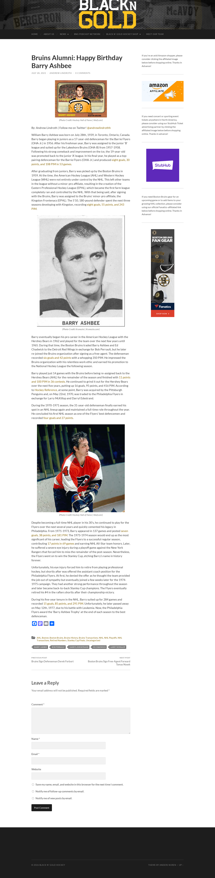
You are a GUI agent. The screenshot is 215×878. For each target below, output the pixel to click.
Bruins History (71, 637)
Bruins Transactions (88, 637)
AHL (39, 637)
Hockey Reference (46, 390)
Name (35, 738)
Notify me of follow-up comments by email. (60, 791)
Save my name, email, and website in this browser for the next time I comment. (79, 784)
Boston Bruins (56, 637)
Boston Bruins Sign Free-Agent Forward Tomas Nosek (109, 661)
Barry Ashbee (40, 647)
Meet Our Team (155, 34)
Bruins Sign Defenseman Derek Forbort (52, 660)
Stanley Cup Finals (76, 640)
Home (34, 34)
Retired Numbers (58, 640)
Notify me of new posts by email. (54, 798)
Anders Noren (168, 865)
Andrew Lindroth (61, 73)
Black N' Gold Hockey (52, 865)
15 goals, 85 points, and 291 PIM (63, 603)
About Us (49, 34)
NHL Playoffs (110, 637)
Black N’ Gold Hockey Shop (122, 34)
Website (36, 769)
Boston (45, 637)
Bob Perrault (58, 647)
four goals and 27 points (58, 418)
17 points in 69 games (61, 543)
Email (35, 754)
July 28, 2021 (38, 73)
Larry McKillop (117, 647)
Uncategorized (93, 640)
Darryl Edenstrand (78, 647)
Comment (37, 704)
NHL (101, 637)
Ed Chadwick (99, 647)
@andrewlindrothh (99, 127)
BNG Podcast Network (87, 34)
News (63, 34)
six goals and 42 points (57, 357)
